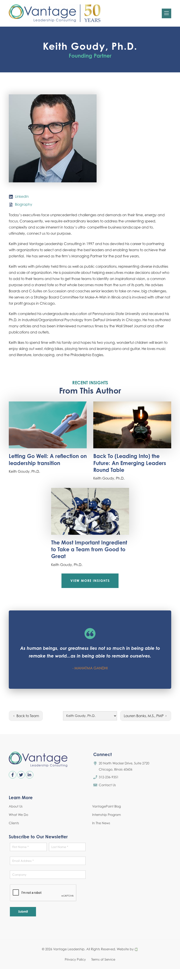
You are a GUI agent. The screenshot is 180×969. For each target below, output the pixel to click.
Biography (23, 204)
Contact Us (107, 785)
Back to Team (27, 716)
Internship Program (106, 815)
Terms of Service (103, 959)
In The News (101, 823)
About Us (16, 806)
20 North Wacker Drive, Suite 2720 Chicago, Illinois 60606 (124, 766)
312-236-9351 (109, 777)
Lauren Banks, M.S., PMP (144, 716)
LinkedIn (22, 196)
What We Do (18, 815)
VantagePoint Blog (106, 806)
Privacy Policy (75, 959)
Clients (14, 823)
